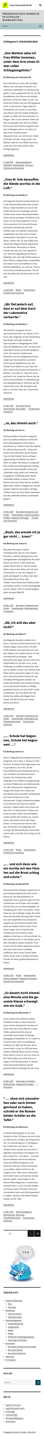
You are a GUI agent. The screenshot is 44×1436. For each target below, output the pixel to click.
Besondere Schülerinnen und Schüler (22, 1347)
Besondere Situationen (17, 1353)
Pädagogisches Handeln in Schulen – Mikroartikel (20, 17)
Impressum (10, 1356)
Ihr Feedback (11, 1360)
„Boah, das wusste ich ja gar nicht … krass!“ (21, 534)
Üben (10, 1304)
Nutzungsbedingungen (14, 1418)
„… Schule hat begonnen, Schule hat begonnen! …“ (20, 740)
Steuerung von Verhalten (25, 1081)
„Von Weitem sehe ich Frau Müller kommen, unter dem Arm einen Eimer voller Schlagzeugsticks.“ (21, 61)
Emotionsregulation (31, 515)
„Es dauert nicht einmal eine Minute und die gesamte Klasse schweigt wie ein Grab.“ (21, 999)
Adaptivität (7, 165)
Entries (10, 1411)
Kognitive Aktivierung (14, 1300)
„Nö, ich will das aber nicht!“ (19, 624)
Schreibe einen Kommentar (13, 168)
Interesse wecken (15, 1314)
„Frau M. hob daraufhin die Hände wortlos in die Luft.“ (21, 183)
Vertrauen (29, 165)
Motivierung (10, 1310)
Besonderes (10, 1343)
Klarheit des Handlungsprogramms (21, 1337)
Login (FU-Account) (13, 1405)
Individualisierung (31, 608)
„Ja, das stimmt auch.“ (20, 423)
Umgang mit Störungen (20, 518)
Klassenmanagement (24, 162)
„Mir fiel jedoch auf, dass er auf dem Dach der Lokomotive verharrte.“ (19, 310)
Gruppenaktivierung (15, 1324)
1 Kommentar (8, 611)
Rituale (18, 290)
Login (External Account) (15, 1408)
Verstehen (12, 1307)
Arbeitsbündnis (19, 165)
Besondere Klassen (23, 406)
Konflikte (6, 518)
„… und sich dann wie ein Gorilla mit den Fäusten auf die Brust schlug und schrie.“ (21, 870)
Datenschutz (11, 1421)
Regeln (10, 1330)
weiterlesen (8, 155)
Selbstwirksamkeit (15, 1317)
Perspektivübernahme (11, 721)
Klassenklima (21, 409)
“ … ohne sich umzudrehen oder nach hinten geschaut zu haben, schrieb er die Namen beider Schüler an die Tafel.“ (21, 1109)
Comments (11, 1415)
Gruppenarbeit (13, 1327)
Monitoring (20, 1215)
